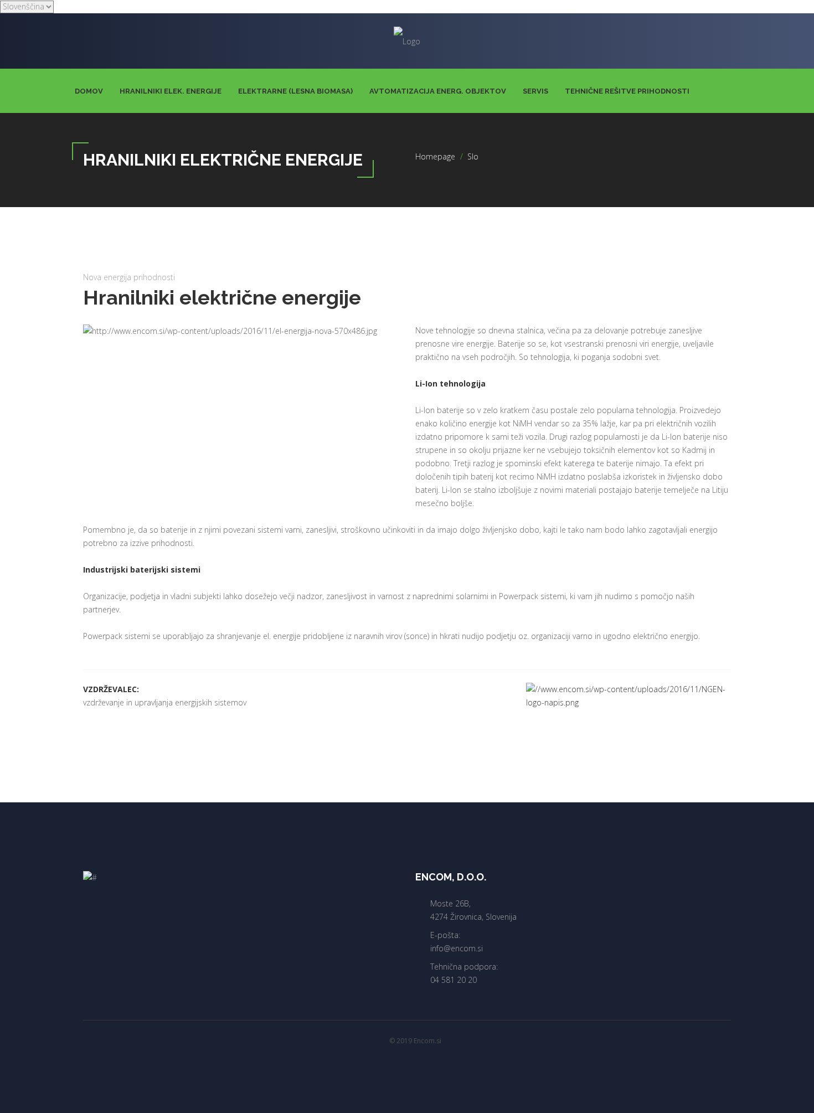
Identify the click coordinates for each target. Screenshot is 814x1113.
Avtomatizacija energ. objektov (437, 91)
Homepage (435, 156)
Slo (472, 156)
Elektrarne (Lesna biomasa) (295, 91)
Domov (89, 91)
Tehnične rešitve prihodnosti (627, 91)
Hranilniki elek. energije (170, 91)
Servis (535, 91)
